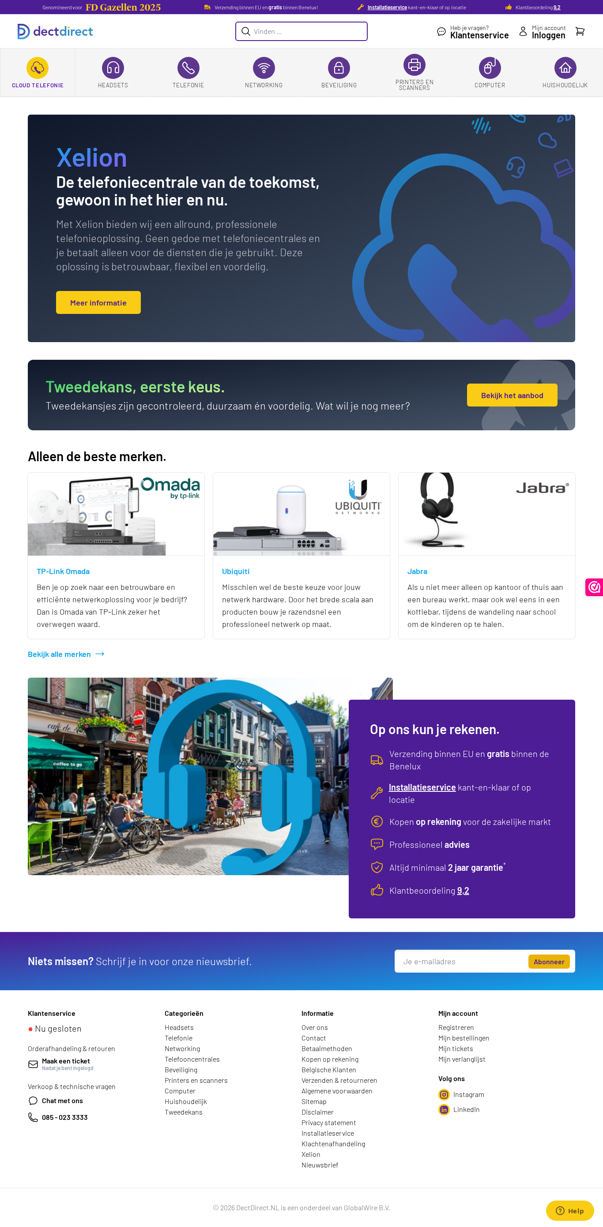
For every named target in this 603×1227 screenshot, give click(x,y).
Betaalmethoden (327, 1048)
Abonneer (549, 961)
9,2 (557, 7)
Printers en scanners (414, 84)
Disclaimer (318, 1112)
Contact (314, 1037)
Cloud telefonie (38, 85)
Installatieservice (387, 7)
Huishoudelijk (565, 85)
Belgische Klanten (329, 1069)
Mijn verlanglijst (462, 1059)
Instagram (468, 1094)
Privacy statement (329, 1122)
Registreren (456, 1027)
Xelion (311, 1154)
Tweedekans (184, 1112)
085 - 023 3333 (65, 1117)
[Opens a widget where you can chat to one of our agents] (570, 1212)
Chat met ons (62, 1100)
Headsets (113, 85)
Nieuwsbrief (320, 1164)
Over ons (315, 1027)
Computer (490, 85)
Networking (264, 85)
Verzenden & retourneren (339, 1080)
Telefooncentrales (192, 1059)
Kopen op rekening (330, 1059)
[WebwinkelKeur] (594, 587)
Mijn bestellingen (464, 1037)
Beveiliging (339, 85)
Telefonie (188, 85)
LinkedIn (466, 1109)
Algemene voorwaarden (337, 1090)
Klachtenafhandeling (333, 1143)
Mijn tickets (455, 1048)
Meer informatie (98, 302)
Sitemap (314, 1101)
